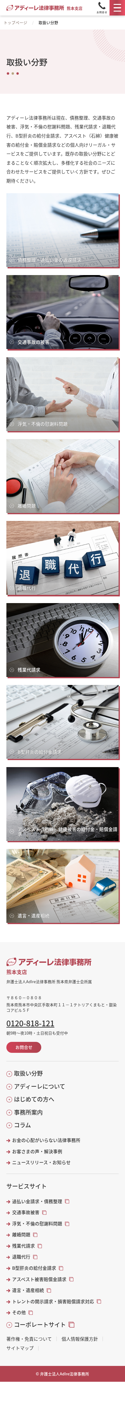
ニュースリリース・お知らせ (41, 1162)
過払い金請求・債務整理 (37, 1201)
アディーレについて (39, 1086)
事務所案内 (28, 1112)
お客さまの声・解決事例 (37, 1151)
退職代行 (21, 1257)
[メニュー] (117, 8)
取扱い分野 (28, 1073)
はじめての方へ (34, 1099)
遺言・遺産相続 (28, 1290)
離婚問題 (21, 1234)
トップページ (15, 22)
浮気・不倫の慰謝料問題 (37, 1223)
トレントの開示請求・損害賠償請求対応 (53, 1301)
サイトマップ (20, 1348)
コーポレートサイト (40, 1324)
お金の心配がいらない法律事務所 (46, 1140)
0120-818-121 (30, 1023)
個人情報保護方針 (80, 1339)
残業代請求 (23, 1246)
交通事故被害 (25, 1212)
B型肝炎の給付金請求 (34, 1268)
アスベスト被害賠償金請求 (39, 1279)
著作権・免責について (29, 1339)
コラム (22, 1125)
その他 (19, 1312)
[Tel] (102, 8)
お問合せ (23, 1047)
